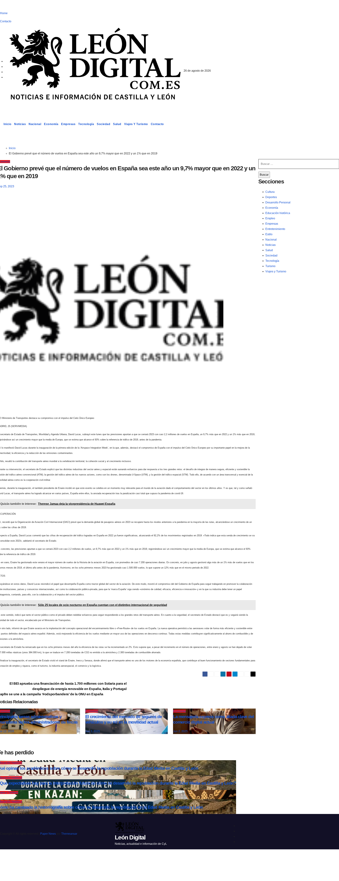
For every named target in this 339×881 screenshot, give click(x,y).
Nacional (35, 124)
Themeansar (69, 833)
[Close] (6, 858)
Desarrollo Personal (277, 202)
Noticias (20, 124)
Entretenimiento (275, 228)
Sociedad (103, 124)
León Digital (22, 106)
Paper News (48, 833)
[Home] (1, 124)
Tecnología (86, 124)
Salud (117, 124)
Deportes (271, 197)
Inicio (7, 124)
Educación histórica (277, 213)
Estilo (268, 234)
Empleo (270, 218)
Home (4, 13)
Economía (51, 124)
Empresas (68, 124)
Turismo (270, 266)
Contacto (5, 21)
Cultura (270, 191)
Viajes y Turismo (136, 124)
